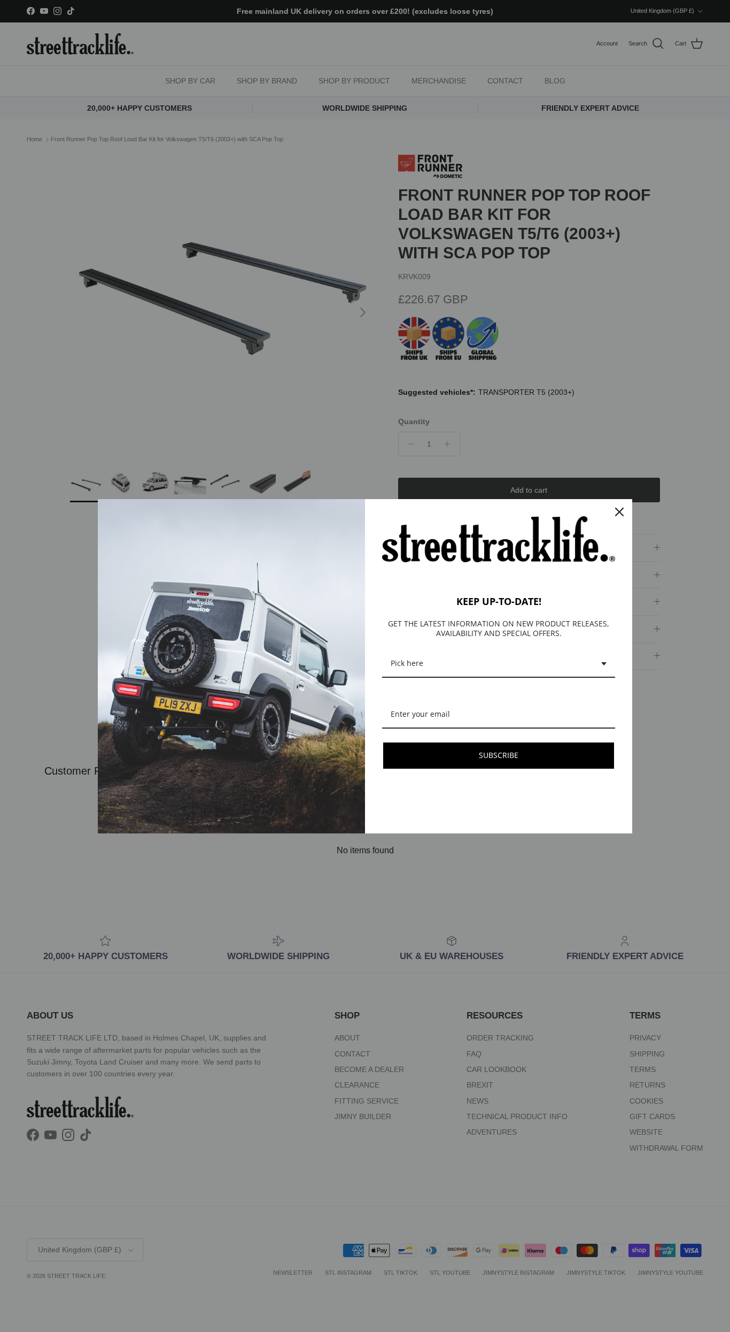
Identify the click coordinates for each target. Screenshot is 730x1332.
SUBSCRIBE (498, 755)
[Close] (619, 512)
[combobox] (498, 664)
